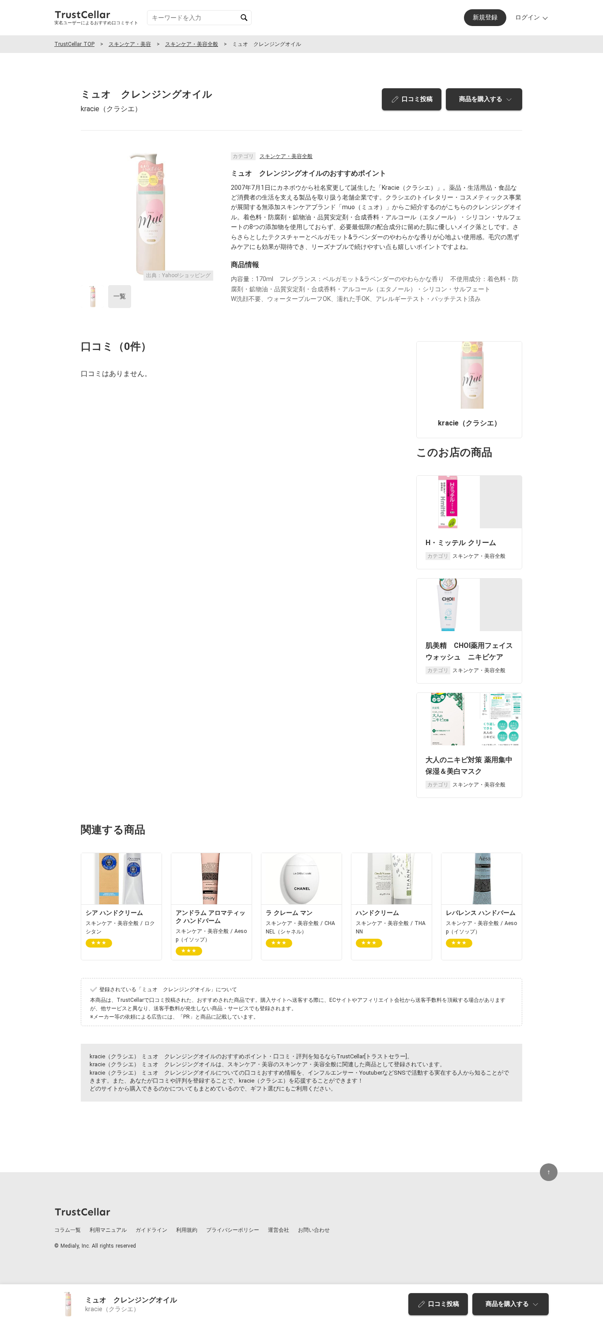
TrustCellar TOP (74, 44)
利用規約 (186, 1230)
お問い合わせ (314, 1230)
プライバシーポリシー (232, 1230)
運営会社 (278, 1230)
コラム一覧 (67, 1230)
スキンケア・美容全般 (191, 44)
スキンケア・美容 (130, 44)
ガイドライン (151, 1230)
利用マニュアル (108, 1230)
